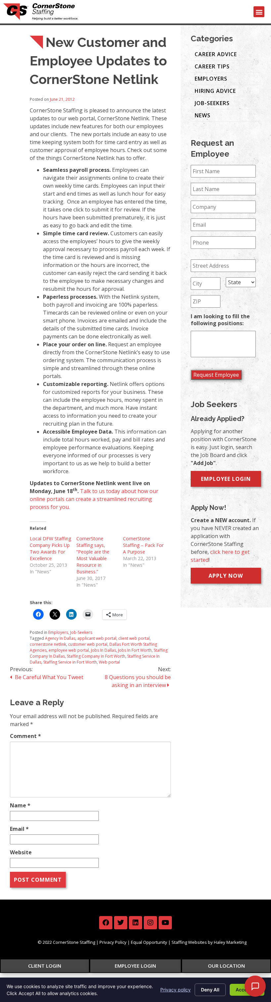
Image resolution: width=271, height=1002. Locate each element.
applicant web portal (96, 638)
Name (20, 805)
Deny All (210, 989)
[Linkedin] (135, 922)
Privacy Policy (113, 942)
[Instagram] (150, 922)
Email (19, 828)
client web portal (134, 638)
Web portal (109, 662)
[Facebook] (105, 922)
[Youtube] (165, 922)
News (203, 115)
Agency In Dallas (60, 638)
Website (21, 852)
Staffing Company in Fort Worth (96, 656)
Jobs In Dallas (103, 650)
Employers (58, 632)
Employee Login (226, 478)
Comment (25, 736)
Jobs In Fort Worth (135, 650)
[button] (258, 11)
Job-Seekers (81, 632)
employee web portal (69, 650)
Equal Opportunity (149, 942)
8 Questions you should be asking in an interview (138, 681)
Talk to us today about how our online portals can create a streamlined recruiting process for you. (94, 499)
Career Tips (212, 66)
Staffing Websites (189, 942)
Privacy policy (175, 989)
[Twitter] (120, 922)
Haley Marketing (230, 942)
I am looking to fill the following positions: (220, 320)
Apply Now (226, 575)
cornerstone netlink (48, 644)
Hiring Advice (215, 91)
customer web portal (87, 644)
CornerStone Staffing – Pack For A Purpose (143, 545)
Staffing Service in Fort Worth (70, 662)
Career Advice (216, 54)
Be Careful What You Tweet (48, 677)
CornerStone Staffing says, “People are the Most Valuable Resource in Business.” (92, 555)
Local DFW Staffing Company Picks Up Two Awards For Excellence (50, 548)
